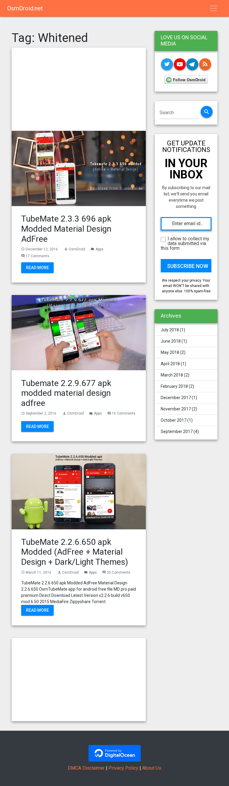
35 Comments (118, 572)
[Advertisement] (79, 89)
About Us (151, 768)
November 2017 (176, 409)
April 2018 (170, 363)
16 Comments (123, 413)
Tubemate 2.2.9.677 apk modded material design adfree (66, 393)
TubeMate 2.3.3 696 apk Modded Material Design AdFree (66, 229)
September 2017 (177, 431)
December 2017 (176, 397)
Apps (99, 249)
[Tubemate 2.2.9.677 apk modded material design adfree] (79, 332)
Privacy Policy (123, 768)
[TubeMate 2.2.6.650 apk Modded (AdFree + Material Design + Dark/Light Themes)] (79, 491)
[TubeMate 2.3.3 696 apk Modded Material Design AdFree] (79, 168)
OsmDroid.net (25, 8)
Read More (37, 267)
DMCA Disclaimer (86, 768)
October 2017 (173, 420)
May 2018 (170, 352)
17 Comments (37, 256)
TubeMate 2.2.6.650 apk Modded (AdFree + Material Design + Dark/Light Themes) (74, 552)
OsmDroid (77, 249)
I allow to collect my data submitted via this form (185, 243)
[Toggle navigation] (213, 8)
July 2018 (170, 329)
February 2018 (174, 386)
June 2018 (171, 341)
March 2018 (172, 375)
